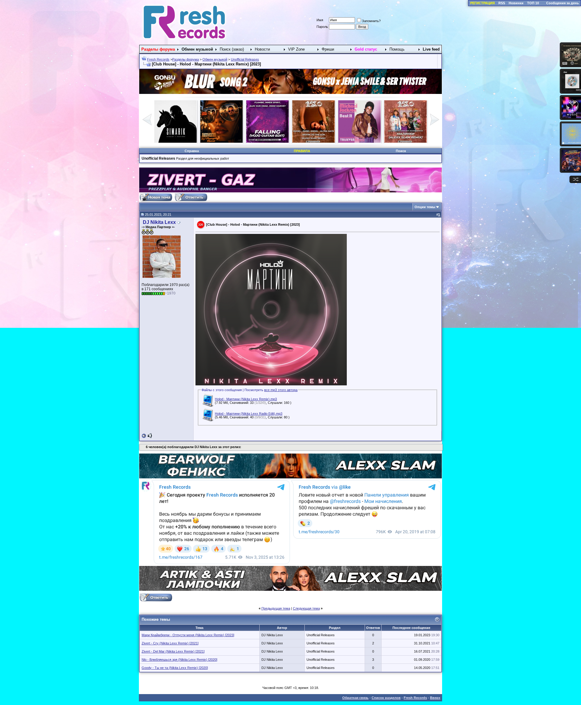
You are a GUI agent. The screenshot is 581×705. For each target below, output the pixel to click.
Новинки (516, 3)
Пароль (322, 26)
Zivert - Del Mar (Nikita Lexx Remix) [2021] (173, 651)
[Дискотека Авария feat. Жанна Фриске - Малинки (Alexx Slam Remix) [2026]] (267, 141)
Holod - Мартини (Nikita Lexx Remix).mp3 (246, 399)
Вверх (435, 698)
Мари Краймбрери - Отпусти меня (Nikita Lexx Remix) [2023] (188, 635)
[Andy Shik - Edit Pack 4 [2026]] (359, 141)
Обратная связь (355, 698)
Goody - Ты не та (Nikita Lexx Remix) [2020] (175, 668)
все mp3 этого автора (280, 390)
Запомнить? (371, 21)
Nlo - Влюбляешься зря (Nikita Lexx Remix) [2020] (179, 659)
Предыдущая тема (275, 608)
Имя (320, 20)
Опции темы (425, 207)
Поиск (401, 151)
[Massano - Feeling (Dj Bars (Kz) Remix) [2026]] (313, 141)
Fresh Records (158, 59)
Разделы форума (185, 59)
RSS (501, 3)
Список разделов (386, 698)
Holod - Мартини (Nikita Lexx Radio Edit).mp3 (248, 413)
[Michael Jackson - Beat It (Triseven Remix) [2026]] (221, 141)
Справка (192, 151)
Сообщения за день (562, 3)
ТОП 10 (533, 3)
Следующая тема (306, 608)
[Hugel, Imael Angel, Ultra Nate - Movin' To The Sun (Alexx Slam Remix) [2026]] (175, 141)
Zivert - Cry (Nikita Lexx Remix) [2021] (170, 643)
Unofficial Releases (245, 59)
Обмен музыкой (214, 59)
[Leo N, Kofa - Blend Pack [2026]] (405, 141)
